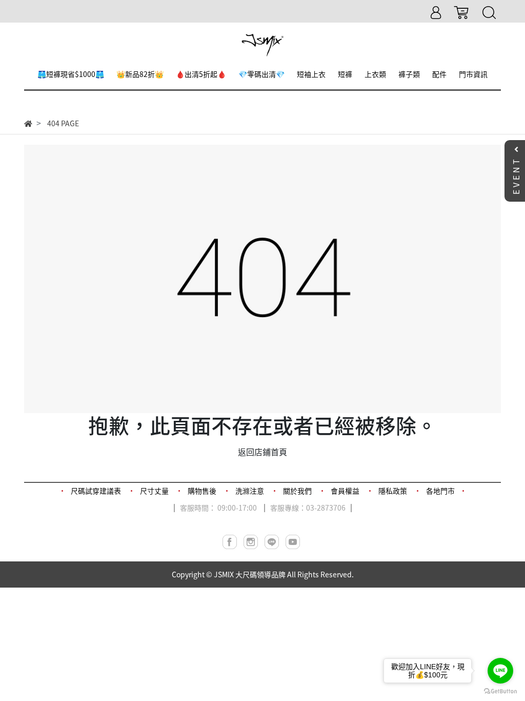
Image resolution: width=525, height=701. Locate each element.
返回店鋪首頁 (262, 451)
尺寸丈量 (154, 490)
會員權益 (345, 490)
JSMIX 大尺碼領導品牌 (250, 574)
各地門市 (440, 490)
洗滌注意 (249, 490)
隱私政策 (392, 490)
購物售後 (202, 490)
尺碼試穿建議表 (96, 490)
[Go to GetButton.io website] (500, 690)
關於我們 (297, 490)
